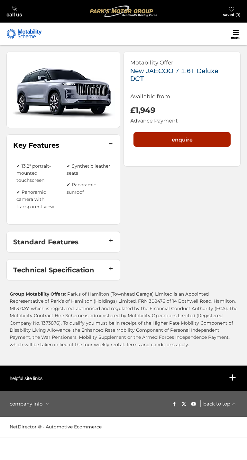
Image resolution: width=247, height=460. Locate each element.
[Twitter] (184, 403)
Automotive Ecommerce (74, 427)
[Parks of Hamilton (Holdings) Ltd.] (123, 11)
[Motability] (24, 34)
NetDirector (24, 427)
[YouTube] (193, 403)
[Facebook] (174, 403)
